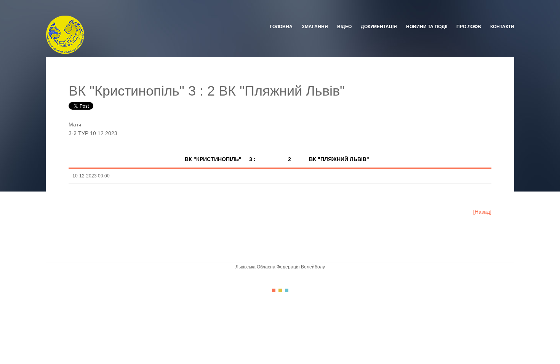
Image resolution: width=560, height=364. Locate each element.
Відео (344, 26)
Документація (379, 26)
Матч (75, 124)
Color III (286, 290)
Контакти (502, 26)
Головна (281, 26)
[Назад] (482, 212)
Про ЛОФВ (468, 26)
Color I (273, 290)
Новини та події (426, 26)
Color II (280, 290)
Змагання (315, 26)
